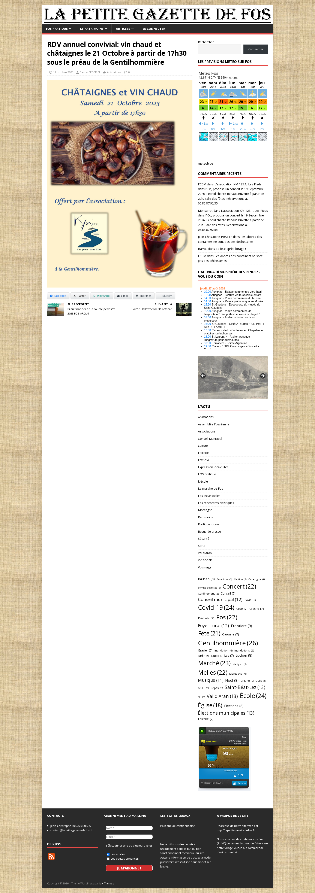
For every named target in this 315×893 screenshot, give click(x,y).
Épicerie (203, 453)
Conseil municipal (220, 599)
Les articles (117, 854)
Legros (216, 655)
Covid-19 (216, 607)
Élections (233, 706)
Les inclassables (209, 496)
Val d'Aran (205, 553)
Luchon (244, 655)
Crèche (256, 609)
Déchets (206, 618)
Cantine (240, 579)
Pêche (203, 688)
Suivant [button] (262, 376)
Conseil (228, 593)
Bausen (206, 579)
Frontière (241, 625)
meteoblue (205, 163)
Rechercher (206, 42)
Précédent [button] (203, 376)
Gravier (205, 650)
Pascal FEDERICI (90, 72)
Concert (239, 586)
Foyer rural (213, 625)
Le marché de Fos (210, 488)
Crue (242, 609)
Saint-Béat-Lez (245, 687)
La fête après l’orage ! (231, 249)
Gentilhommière (228, 643)
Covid (250, 600)
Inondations (244, 650)
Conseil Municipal (210, 439)
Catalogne (256, 579)
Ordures (247, 680)
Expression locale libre (213, 467)
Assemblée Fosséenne (213, 424)
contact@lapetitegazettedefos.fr (71, 830)
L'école (203, 481)
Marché (214, 663)
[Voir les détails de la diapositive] (233, 377)
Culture (203, 446)
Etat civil (203, 460)
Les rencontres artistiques (216, 503)
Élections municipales (226, 713)
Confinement (208, 593)
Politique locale (208, 524)
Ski (201, 697)
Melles (212, 672)
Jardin (203, 655)
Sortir (202, 546)
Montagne (205, 510)
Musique (210, 680)
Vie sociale (205, 560)
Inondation (223, 650)
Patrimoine (205, 517)
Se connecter (153, 29)
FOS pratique (57, 29)
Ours (260, 681)
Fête (209, 633)
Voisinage (204, 567)
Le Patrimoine (92, 29)
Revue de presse (209, 531)
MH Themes (106, 883)
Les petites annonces (124, 858)
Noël (231, 680)
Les (229, 655)
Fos (226, 617)
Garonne (230, 634)
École (253, 696)
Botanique (224, 579)
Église (210, 705)
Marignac (239, 664)
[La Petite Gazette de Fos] (157, 22)
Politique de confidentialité (177, 826)
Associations (207, 431)
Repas (217, 688)
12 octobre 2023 (63, 72)
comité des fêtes (209, 587)
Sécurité (203, 539)
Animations (114, 72)
